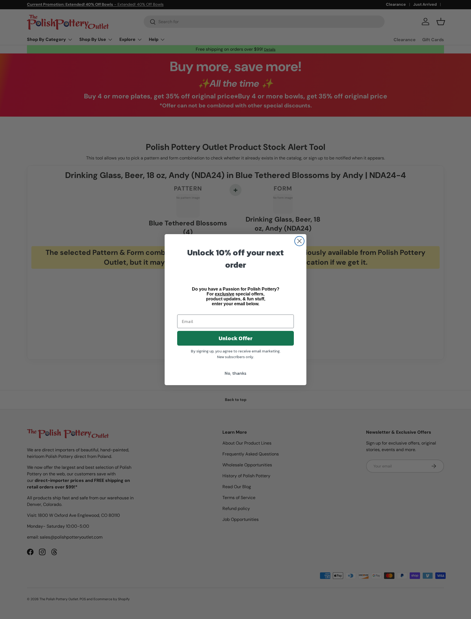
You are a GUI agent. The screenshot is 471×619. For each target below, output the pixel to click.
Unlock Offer (236, 338)
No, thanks (235, 373)
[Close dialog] (299, 241)
